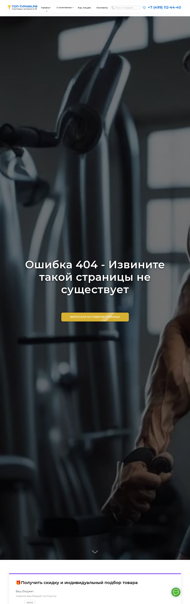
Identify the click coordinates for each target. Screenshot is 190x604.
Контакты (102, 7)
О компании (64, 7)
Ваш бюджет (25, 591)
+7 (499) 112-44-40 (164, 7)
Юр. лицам (84, 7)
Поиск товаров (124, 7)
